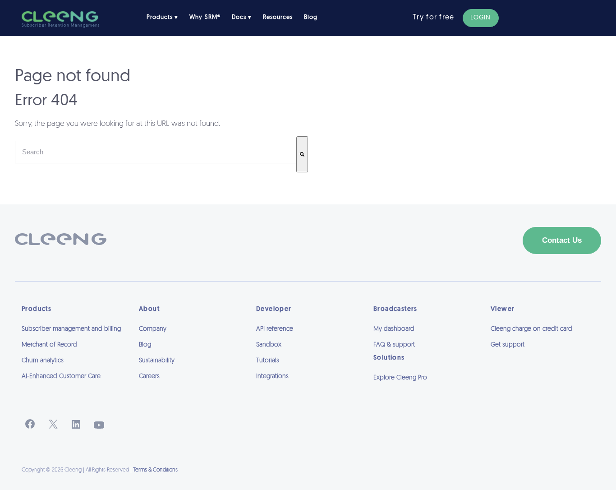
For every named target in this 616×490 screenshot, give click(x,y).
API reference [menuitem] (274, 329)
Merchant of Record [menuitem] (49, 345)
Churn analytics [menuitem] (43, 360)
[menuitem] (425, 390)
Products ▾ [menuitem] (162, 17)
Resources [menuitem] (278, 17)
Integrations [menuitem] (272, 376)
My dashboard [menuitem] (393, 329)
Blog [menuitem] (310, 17)
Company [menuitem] (152, 329)
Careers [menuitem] (149, 376)
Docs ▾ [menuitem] (242, 17)
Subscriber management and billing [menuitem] (71, 329)
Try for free (433, 17)
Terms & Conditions (155, 470)
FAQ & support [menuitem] (394, 345)
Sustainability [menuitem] (157, 360)
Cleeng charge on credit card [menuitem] (531, 329)
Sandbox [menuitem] (268, 345)
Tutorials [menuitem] (267, 360)
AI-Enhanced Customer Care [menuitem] (61, 376)
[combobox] (155, 152)
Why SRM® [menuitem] (204, 17)
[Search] (302, 154)
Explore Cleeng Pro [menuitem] (400, 377)
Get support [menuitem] (507, 345)
